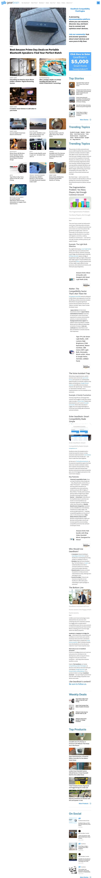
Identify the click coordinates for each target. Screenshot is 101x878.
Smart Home (13, 77)
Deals (47, 3)
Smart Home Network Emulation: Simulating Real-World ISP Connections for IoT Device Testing (83, 99)
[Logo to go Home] (10, 3)
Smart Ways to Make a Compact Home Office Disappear (81, 114)
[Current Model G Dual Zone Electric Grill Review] (18, 123)
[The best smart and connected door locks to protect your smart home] (57, 123)
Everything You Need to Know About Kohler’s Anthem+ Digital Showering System (22, 81)
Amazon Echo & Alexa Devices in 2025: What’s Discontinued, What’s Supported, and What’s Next (83, 92)
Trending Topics (79, 127)
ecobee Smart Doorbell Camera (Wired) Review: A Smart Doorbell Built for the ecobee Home (78, 773)
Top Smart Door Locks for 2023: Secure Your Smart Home (56, 134)
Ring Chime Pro (76, 139)
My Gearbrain (25, 3)
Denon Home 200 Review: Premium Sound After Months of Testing (56, 178)
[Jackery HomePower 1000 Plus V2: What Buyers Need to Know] (73, 834)
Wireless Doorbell (79, 137)
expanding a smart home (78, 556)
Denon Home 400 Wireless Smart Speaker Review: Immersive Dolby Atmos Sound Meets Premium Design (17, 156)
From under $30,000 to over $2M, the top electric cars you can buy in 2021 (37, 134)
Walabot (83, 132)
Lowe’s (86, 563)
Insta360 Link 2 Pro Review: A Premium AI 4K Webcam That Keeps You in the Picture (57, 155)
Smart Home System (79, 134)
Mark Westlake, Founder (83, 833)
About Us (69, 3)
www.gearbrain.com (73, 448)
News (58, 3)
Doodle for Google (75, 132)
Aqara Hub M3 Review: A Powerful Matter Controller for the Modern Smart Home (78, 758)
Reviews (41, 3)
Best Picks (34, 3)
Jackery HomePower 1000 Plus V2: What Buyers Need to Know (84, 837)
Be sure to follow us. (78, 684)
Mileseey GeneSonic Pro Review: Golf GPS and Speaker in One (79, 799)
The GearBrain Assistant (82, 461)
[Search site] (98, 2)
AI (76, 497)
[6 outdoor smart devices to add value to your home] (23, 96)
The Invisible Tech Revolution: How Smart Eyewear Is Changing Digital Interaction (84, 870)
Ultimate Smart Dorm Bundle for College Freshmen (81, 720)
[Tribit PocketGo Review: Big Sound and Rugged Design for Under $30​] (80, 780)
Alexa (77, 261)
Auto (31, 151)
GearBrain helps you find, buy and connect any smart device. (84, 824)
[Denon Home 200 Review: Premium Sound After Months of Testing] (57, 167)
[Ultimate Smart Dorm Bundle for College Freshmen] (71, 720)
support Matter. (85, 312)
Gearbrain (83, 843)
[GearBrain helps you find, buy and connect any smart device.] (73, 821)
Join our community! (77, 34)
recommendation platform (79, 19)
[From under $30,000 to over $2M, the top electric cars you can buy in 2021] (38, 123)
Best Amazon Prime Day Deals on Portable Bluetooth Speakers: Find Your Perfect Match (36, 51)
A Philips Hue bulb (73, 256)
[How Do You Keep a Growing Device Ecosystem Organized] (72, 107)
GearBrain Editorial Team (83, 820)
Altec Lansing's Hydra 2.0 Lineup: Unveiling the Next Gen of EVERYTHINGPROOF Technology (50, 81)
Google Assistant (80, 669)
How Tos (52, 3)
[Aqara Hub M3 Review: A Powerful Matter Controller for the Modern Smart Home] (80, 751)
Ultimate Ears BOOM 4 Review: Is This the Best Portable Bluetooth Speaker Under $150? (38, 179)
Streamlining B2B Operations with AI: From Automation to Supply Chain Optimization (18, 201)
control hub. (81, 401)
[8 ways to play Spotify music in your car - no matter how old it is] (38, 144)
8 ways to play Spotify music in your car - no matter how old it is (38, 154)
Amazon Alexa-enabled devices (77, 671)
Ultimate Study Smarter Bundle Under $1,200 (82, 712)
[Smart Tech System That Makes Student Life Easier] (71, 707)
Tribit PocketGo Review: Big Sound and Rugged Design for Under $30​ (79, 786)
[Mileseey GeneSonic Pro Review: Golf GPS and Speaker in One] (80, 793)
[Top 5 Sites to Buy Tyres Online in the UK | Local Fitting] (18, 167)
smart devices (87, 455)
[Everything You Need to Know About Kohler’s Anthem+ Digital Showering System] (23, 67)
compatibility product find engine (77, 666)
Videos (63, 3)
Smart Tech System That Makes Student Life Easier (82, 706)
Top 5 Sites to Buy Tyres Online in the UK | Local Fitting (17, 178)
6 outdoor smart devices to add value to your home (23, 109)
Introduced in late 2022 (75, 296)
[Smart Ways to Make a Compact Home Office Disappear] (72, 114)
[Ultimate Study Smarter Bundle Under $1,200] (71, 714)
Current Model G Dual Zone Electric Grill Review (17, 133)
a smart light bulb (85, 249)
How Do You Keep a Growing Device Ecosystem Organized (83, 105)
